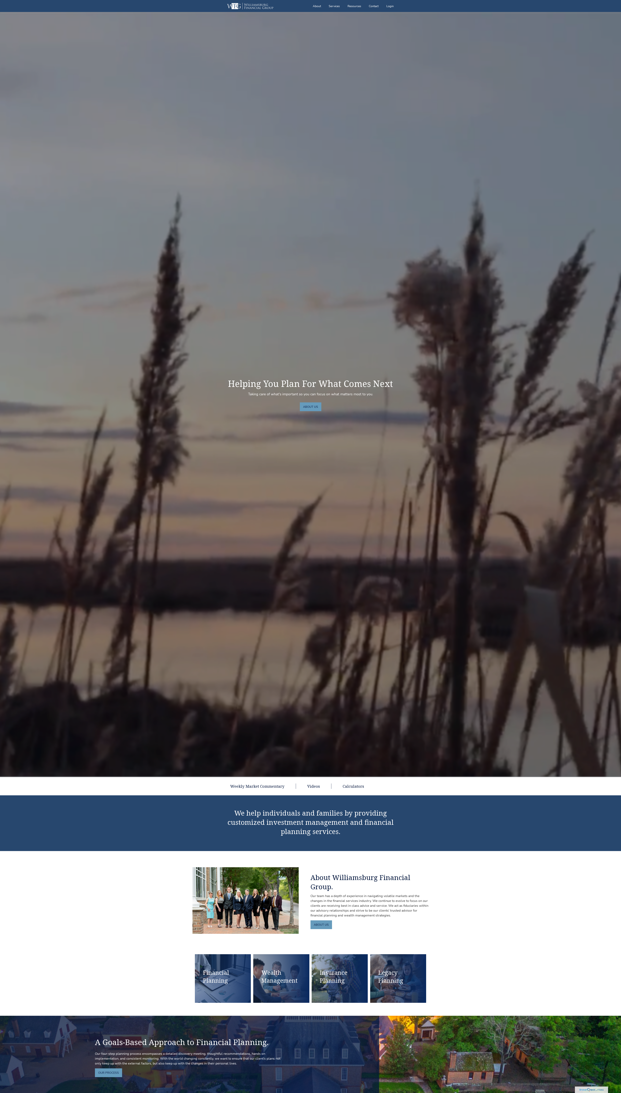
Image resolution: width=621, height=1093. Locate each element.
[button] (316, 6)
